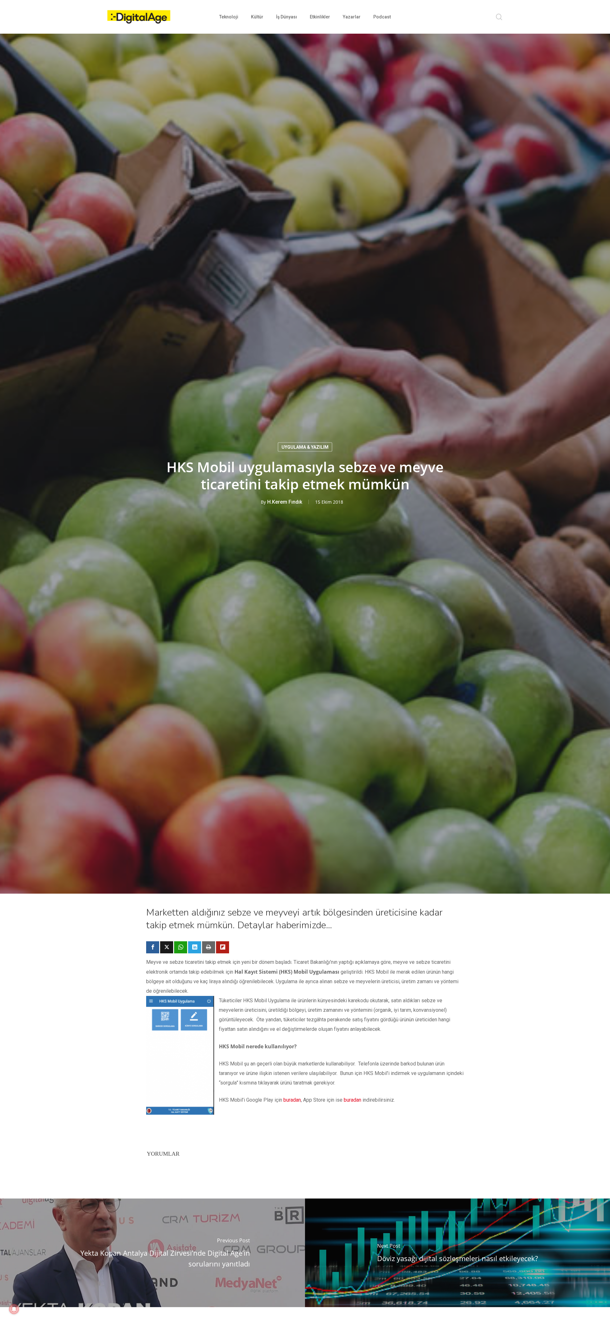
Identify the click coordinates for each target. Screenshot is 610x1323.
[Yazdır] (208, 947)
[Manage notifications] (14, 1309)
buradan (292, 1100)
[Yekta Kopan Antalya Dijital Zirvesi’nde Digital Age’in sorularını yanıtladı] (152, 1253)
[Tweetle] (166, 947)
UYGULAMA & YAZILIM (305, 446)
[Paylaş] (152, 947)
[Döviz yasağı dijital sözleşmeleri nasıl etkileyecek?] (457, 1253)
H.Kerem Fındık (284, 502)
